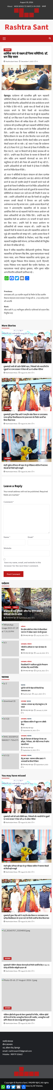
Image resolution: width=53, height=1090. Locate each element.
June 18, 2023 (40, 653)
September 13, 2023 (29, 750)
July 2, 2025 (38, 694)
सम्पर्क (44, 6)
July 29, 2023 (40, 635)
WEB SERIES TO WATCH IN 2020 (27, 6)
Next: (26, 310)
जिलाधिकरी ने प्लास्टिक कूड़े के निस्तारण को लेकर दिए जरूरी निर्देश (34, 666)
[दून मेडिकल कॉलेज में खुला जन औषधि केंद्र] (10, 724)
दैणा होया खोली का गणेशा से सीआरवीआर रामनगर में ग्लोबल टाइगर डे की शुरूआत (34, 631)
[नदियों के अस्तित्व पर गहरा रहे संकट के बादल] (10, 648)
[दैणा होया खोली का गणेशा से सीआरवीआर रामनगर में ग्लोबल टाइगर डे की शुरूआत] (10, 631)
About (9, 6)
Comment (9, 502)
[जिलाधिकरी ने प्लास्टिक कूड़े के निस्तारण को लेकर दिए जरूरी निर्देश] (10, 666)
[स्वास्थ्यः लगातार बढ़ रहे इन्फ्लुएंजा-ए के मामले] (10, 707)
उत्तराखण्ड (7, 50)
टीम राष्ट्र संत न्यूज (11, 618)
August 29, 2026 (25, 373)
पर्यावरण (15, 607)
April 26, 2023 (40, 671)
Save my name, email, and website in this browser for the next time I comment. (22, 564)
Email (31, 537)
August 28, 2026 (25, 1023)
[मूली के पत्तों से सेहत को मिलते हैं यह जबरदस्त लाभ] (10, 689)
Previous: (26, 296)
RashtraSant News (12, 61)
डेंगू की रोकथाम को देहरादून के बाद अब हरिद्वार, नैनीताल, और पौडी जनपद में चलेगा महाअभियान (35, 742)
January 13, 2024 (41, 710)
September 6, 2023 (25, 618)
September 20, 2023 (29, 730)
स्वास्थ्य (23, 685)
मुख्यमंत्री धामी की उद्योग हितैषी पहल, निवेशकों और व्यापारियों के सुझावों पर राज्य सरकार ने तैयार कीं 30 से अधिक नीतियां (26, 368)
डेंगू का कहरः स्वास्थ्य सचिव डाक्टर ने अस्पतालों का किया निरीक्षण (33, 760)
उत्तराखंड (23, 701)
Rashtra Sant (26, 27)
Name (7, 537)
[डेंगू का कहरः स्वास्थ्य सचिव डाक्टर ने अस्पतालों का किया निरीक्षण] (10, 761)
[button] (4, 38)
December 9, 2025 (27, 61)
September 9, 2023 (42, 765)
